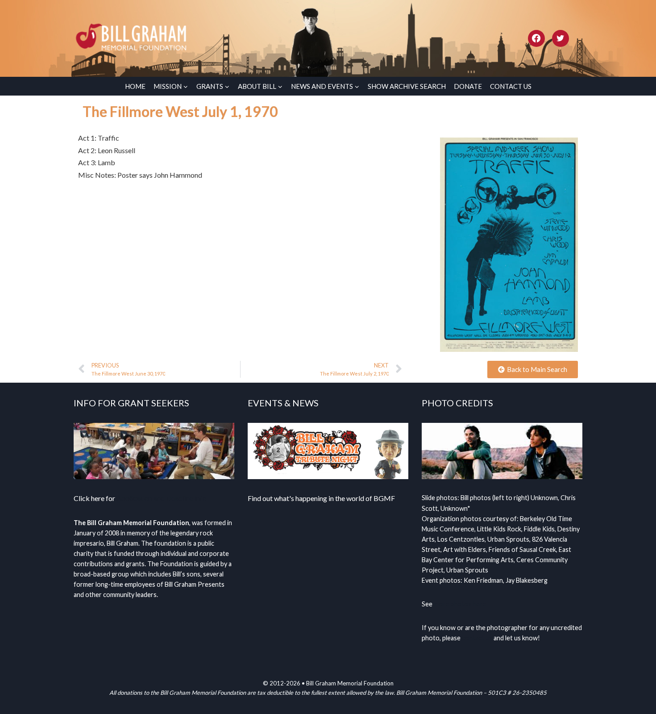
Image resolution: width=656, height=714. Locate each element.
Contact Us (510, 86)
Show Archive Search (407, 86)
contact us (477, 638)
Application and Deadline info (161, 498)
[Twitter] (560, 38)
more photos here (460, 604)
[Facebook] (536, 38)
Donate (468, 86)
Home (135, 86)
